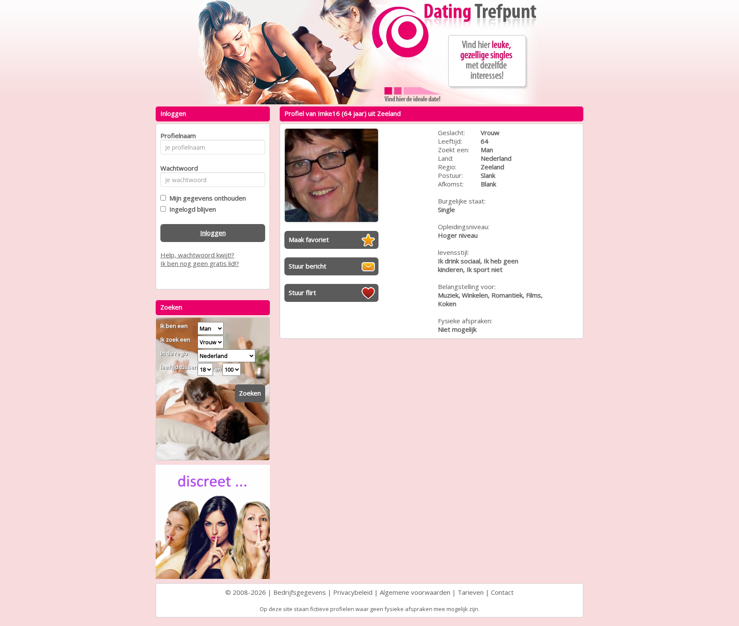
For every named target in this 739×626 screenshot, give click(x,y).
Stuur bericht (307, 266)
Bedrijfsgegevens (299, 592)
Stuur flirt (302, 292)
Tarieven (471, 592)
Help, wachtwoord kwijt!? (197, 255)
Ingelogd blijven (191, 209)
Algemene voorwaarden (415, 592)
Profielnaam (176, 135)
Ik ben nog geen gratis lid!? (199, 263)
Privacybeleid (352, 592)
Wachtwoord (176, 168)
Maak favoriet (309, 239)
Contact (502, 592)
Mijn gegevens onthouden (206, 198)
